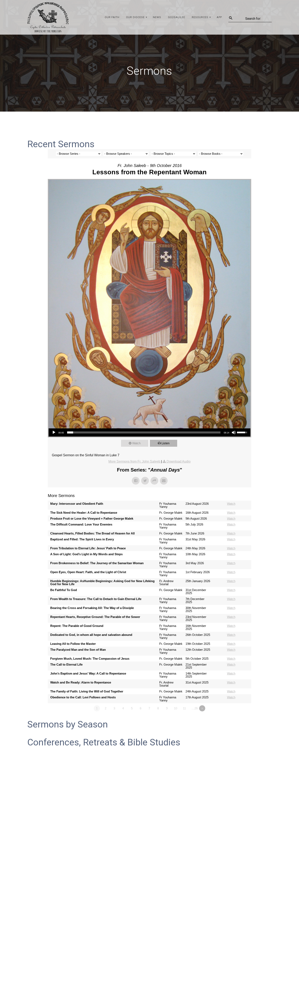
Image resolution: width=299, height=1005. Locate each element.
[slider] (143, 432)
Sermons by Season (67, 724)
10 (175, 708)
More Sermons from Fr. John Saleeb (134, 461)
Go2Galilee (176, 17)
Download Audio (179, 461)
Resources (200, 17)
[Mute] (234, 432)
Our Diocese (135, 17)
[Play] (54, 432)
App (219, 17)
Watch (136, 443)
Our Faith (112, 17)
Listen (165, 443)
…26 (194, 708)
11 (184, 708)
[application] (149, 432)
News (157, 17)
